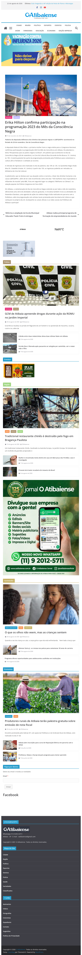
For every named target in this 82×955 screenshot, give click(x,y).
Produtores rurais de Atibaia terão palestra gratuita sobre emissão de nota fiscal (40, 723)
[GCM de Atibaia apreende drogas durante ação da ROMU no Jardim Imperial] (41, 286)
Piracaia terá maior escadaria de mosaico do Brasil (37, 470)
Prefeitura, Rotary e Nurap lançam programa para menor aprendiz (42, 755)
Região (28, 25)
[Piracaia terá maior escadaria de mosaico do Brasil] (10, 472)
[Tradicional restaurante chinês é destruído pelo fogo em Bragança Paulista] (41, 408)
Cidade (19, 25)
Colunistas (7, 918)
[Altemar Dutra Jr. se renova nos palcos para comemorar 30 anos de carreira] (10, 650)
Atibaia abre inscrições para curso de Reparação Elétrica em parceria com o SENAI (46, 744)
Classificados (7, 891)
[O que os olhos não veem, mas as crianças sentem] (41, 604)
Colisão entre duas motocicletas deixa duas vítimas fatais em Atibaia (43, 336)
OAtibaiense (27, 136)
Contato (6, 927)
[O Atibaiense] (5, 28)
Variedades (27, 31)
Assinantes (7, 904)
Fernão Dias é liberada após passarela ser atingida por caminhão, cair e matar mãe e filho (47, 347)
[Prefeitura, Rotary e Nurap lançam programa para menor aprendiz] (10, 756)
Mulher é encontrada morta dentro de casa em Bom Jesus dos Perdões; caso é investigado (47, 459)
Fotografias (7, 913)
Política (37, 25)
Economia (51, 31)
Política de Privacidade (11, 936)
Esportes (47, 25)
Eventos (58, 25)
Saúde (17, 31)
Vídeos (5, 909)
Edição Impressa (65, 31)
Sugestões (6, 931)
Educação (40, 31)
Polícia (68, 25)
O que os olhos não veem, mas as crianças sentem (36, 632)
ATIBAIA (41, 229)
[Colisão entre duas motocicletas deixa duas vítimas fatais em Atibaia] (10, 338)
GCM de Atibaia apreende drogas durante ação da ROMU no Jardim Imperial (39, 315)
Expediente (7, 922)
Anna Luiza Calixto (11, 627)
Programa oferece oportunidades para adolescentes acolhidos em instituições (33, 658)
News (7, 431)
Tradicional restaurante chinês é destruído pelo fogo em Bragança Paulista (39, 438)
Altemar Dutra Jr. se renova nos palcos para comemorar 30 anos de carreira (46, 648)
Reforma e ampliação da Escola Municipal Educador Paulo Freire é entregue (22, 214)
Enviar (8, 787)
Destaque (8, 117)
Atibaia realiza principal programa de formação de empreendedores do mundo (59, 214)
